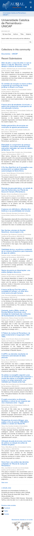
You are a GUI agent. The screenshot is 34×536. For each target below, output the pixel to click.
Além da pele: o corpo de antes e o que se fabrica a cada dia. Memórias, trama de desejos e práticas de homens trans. (16, 64)
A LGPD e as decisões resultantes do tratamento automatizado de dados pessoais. (14, 355)
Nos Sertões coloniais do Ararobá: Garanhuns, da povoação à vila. (13, 231)
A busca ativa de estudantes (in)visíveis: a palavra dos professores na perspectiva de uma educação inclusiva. (16, 106)
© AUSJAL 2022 (6, 488)
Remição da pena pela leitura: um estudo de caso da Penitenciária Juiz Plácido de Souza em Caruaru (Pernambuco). (16, 190)
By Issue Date (7, 34)
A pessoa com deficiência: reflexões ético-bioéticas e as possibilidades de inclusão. (16, 210)
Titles (22, 34)
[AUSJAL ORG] (13, 2)
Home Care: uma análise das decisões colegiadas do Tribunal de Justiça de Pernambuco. (15, 463)
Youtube (6, 514)
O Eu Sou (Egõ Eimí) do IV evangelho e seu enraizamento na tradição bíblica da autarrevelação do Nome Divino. (16, 169)
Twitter (6, 511)
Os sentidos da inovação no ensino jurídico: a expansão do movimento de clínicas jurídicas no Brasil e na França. (16, 85)
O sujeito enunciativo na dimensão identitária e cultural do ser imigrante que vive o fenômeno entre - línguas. (15, 401)
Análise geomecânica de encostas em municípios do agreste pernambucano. (14, 126)
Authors (15, 34)
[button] (26, 7)
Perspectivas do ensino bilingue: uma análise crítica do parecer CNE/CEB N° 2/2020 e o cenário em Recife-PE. (15, 422)
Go (30, 42)
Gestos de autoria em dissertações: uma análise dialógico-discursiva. (15, 271)
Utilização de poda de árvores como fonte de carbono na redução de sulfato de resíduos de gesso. (16, 443)
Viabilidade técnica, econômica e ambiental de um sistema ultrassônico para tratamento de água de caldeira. (16, 251)
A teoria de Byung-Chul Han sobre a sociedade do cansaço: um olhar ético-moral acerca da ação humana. (15, 291)
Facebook (7, 508)
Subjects (28, 34)
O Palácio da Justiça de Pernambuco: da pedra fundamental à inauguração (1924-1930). (15, 335)
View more (4, 482)
